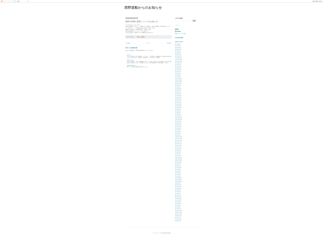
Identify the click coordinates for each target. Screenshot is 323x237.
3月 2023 (177, 111)
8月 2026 (177, 44)
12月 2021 (177, 136)
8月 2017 (177, 217)
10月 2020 (177, 160)
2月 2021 (177, 154)
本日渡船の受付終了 (131, 65)
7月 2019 (177, 186)
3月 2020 (177, 172)
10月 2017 (177, 214)
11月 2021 (177, 138)
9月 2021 (177, 141)
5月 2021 (177, 148)
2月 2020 (177, 174)
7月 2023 (177, 104)
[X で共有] (140, 37)
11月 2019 (177, 179)
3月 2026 (177, 52)
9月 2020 (177, 162)
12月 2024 (177, 78)
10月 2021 (177, 140)
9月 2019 (177, 183)
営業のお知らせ (130, 60)
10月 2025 (177, 61)
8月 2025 (177, 64)
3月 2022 (177, 131)
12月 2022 (177, 116)
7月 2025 (177, 66)
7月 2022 (177, 124)
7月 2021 (177, 145)
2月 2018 (177, 207)
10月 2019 (177, 181)
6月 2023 (177, 105)
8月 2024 (177, 85)
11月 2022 (177, 117)
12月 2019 (177, 178)
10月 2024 (177, 81)
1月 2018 (177, 208)
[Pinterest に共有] (144, 37)
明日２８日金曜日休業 (131, 47)
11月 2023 (177, 97)
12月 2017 (177, 210)
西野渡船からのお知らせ (143, 7)
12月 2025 (177, 57)
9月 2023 (177, 100)
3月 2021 (177, 152)
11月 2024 (177, 80)
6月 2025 (177, 68)
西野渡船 (179, 31)
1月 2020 (177, 176)
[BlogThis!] (139, 37)
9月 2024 (177, 83)
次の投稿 (128, 43)
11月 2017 (177, 212)
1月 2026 (177, 56)
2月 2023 (177, 112)
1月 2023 (177, 114)
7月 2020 (177, 166)
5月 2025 (177, 69)
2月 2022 (177, 133)
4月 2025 (177, 71)
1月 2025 (177, 76)
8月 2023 (177, 102)
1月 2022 (177, 135)
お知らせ (129, 55)
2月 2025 (177, 75)
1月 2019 (177, 193)
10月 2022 (177, 119)
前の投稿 (169, 43)
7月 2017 (177, 219)
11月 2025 (177, 59)
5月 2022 (177, 128)
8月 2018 (177, 196)
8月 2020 (177, 164)
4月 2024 (177, 92)
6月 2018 (177, 200)
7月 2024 (177, 87)
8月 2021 (177, 143)
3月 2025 (177, 73)
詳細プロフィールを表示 (180, 33)
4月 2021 (177, 150)
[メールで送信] (137, 37)
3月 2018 (177, 205)
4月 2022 (177, 129)
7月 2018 (177, 198)
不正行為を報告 (179, 37)
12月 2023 (177, 95)
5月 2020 (177, 169)
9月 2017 (177, 215)
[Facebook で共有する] (142, 37)
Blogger (169, 233)
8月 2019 (177, 184)
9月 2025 (177, 63)
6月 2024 (177, 88)
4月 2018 (177, 203)
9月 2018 (177, 195)
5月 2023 (177, 107)
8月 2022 (177, 123)
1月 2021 (177, 155)
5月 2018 (177, 202)
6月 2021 (177, 147)
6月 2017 (177, 220)
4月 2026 (177, 51)
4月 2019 (177, 191)
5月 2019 (177, 190)
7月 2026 (177, 45)
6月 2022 (177, 126)
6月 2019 (177, 188)
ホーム (148, 43)
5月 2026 (177, 49)
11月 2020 (177, 159)
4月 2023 (177, 109)
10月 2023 (177, 99)
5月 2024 (177, 90)
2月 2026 (177, 54)
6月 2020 (177, 167)
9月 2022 (177, 121)
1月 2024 (177, 93)
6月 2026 (177, 47)
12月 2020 (177, 157)
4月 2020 (177, 171)
